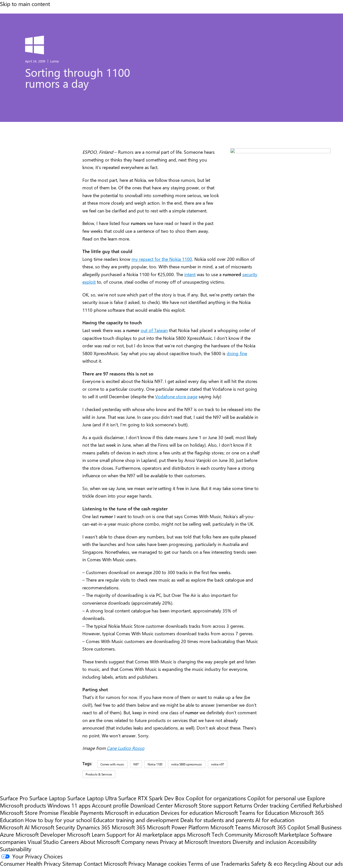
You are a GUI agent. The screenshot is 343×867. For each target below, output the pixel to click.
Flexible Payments (81, 812)
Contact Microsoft (105, 863)
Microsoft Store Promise (29, 812)
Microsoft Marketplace (281, 834)
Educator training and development (136, 819)
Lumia (54, 61)
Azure (7, 834)
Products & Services (99, 774)
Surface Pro (14, 798)
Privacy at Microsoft (184, 841)
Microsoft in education (132, 812)
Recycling (295, 863)
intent (190, 274)
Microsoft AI (15, 827)
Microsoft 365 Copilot (278, 827)
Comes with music (112, 764)
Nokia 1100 (155, 764)
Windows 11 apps (68, 805)
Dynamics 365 (93, 827)
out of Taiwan (154, 330)
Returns (243, 805)
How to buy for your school (58, 819)
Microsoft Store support (203, 805)
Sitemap (72, 863)
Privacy (137, 863)
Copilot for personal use (276, 798)
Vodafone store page (176, 396)
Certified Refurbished (316, 805)
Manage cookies (167, 863)
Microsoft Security (53, 827)
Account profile (110, 805)
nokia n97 (217, 764)
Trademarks (235, 863)
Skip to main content (25, 3)
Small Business (324, 827)
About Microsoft (100, 841)
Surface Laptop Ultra (92, 798)
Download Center (151, 805)
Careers (69, 841)
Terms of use (203, 863)
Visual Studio (43, 841)
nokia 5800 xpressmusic (186, 764)
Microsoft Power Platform (178, 827)
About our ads (325, 863)
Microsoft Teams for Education (252, 812)
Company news (139, 841)
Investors (220, 841)
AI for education (274, 819)
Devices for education (187, 812)
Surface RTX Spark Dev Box (151, 798)
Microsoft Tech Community (220, 834)
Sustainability (15, 848)
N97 (136, 764)
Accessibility (302, 841)
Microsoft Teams (230, 827)
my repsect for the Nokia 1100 (162, 259)
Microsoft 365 (128, 827)
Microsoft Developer (41, 834)
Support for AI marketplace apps (146, 834)
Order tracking (271, 805)
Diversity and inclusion (259, 841)
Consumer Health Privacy (30, 863)
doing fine (237, 353)
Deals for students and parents (217, 819)
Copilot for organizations (216, 798)
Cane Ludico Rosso (125, 748)
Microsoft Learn (86, 834)
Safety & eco (266, 863)
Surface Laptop (47, 798)
